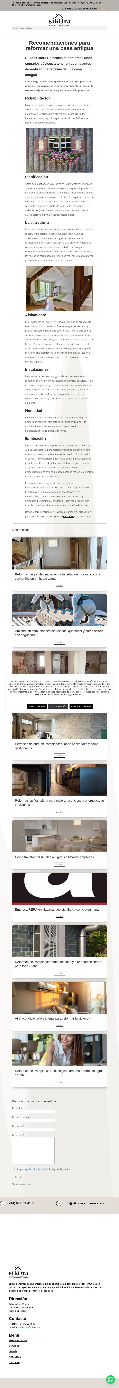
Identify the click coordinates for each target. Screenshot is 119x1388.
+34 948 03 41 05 (27, 1323)
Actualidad (15, 1356)
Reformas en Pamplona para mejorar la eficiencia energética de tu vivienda (59, 790)
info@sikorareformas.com (84, 1203)
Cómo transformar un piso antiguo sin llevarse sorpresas (59, 844)
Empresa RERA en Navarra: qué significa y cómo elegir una (59, 897)
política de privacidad (36, 1169)
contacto (68, 516)
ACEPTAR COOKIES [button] (37, 706)
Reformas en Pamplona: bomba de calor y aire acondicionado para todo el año (59, 951)
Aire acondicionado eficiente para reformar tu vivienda (59, 1006)
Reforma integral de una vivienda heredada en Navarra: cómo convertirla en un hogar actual (59, 564)
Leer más (59, 585)
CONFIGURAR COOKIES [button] (81, 706)
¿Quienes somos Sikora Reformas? (79, 8)
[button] (110, 1379)
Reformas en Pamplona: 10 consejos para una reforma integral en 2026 (59, 1060)
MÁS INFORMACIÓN (58, 706)
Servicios (14, 1345)
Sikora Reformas (18, 1340)
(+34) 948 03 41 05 (92, 2)
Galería (13, 1351)
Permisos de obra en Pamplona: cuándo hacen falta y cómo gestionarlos (59, 733)
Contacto (14, 1362)
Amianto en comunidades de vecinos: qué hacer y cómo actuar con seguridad (59, 620)
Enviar (19, 1177)
